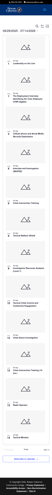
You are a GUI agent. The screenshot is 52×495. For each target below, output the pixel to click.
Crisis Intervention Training (26, 203)
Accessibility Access (15, 488)
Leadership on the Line (24, 63)
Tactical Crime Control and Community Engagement (25, 304)
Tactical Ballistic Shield (24, 235)
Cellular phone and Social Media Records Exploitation (28, 135)
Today (26, 449)
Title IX (32, 491)
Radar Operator (20, 405)
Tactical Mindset (21, 437)
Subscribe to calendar (24, 458)
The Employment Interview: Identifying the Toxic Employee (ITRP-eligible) (27, 98)
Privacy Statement (35, 485)
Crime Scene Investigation (25, 337)
